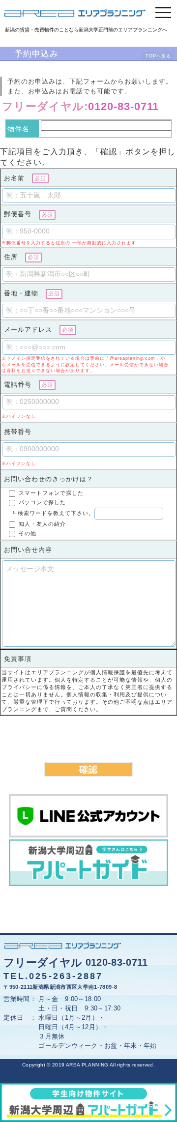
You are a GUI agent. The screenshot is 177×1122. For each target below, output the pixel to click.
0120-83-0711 (123, 106)
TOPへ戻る (158, 56)
